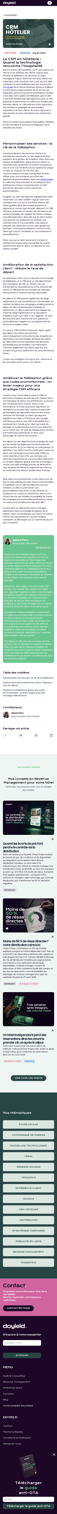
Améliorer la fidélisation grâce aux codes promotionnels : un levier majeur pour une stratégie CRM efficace (24, 693)
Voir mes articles (43, 547)
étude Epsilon (46, 179)
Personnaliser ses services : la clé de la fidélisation (28, 678)
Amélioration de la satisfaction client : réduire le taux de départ (27, 684)
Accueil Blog (11, 15)
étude (10, 87)
